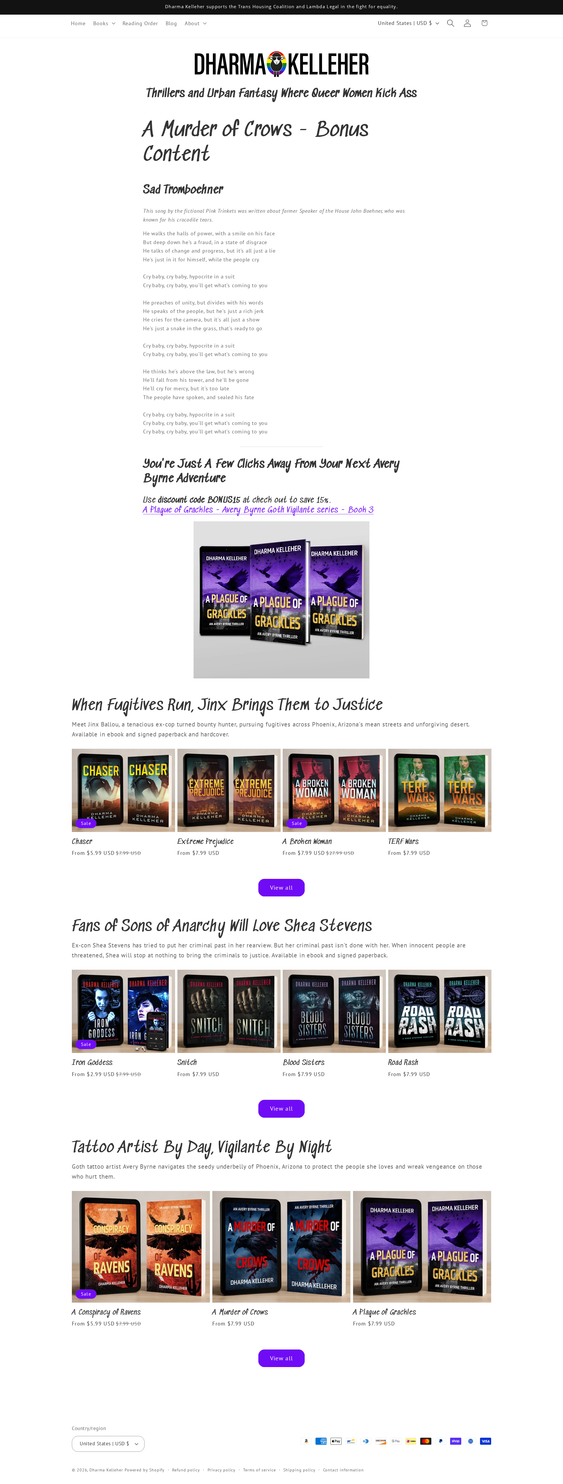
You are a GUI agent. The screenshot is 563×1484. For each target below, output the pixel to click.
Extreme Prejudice (205, 842)
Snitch (187, 1063)
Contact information (343, 1470)
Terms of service (259, 1470)
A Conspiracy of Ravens (106, 1312)
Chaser (82, 842)
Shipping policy (299, 1470)
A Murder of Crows (240, 1312)
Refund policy (186, 1470)
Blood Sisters (304, 1063)
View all (281, 887)
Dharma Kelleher (106, 1470)
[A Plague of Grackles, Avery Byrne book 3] (281, 677)
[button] (104, 23)
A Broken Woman (307, 842)
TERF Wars (403, 842)
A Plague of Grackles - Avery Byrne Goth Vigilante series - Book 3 (258, 510)
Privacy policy (222, 1470)
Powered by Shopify (145, 1470)
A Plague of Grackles (384, 1312)
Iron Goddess (92, 1063)
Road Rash (403, 1063)
